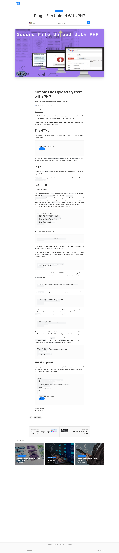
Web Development (37, 417)
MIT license (29, 550)
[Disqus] (59, 482)
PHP (31, 417)
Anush (34, 23)
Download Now (39, 110)
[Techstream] (18, 3)
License (56, 544)
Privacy (62, 544)
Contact (69, 544)
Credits (50, 544)
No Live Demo (39, 112)
